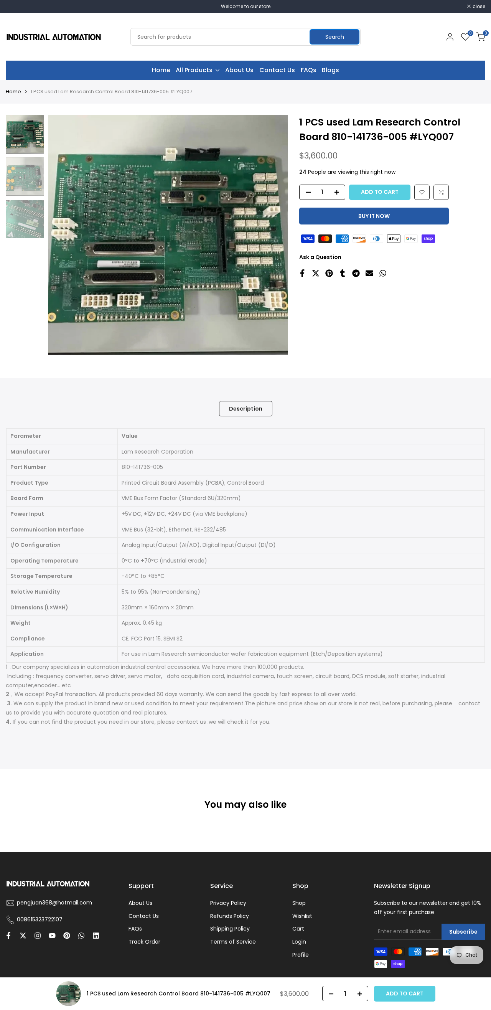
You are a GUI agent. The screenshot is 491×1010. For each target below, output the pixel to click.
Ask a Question (320, 257)
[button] (422, 192)
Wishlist (302, 916)
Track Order (144, 942)
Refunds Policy (229, 916)
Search (334, 37)
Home (13, 91)
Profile (300, 955)
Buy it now (374, 216)
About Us (140, 903)
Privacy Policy (228, 903)
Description (245, 409)
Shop (299, 903)
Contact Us (144, 916)
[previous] (63, 235)
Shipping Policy (230, 928)
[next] (272, 235)
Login (299, 942)
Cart (298, 928)
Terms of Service (233, 942)
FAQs (135, 928)
